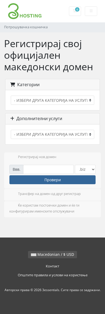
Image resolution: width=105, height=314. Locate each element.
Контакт (52, 266)
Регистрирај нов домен (37, 157)
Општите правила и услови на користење (53, 275)
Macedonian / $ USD (55, 254)
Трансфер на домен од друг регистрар (49, 193)
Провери (52, 179)
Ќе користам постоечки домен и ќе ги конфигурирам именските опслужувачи (44, 208)
